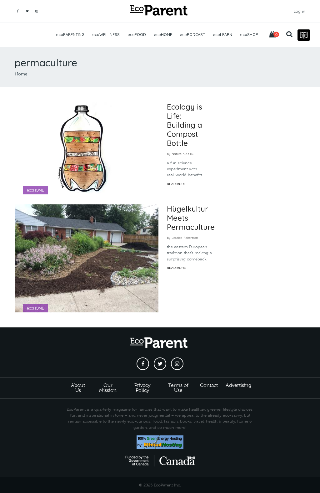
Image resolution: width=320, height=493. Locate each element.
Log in (299, 11)
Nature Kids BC (183, 154)
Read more (176, 184)
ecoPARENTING (70, 34)
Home (21, 73)
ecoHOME (163, 34)
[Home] (160, 11)
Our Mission (108, 388)
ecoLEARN (222, 34)
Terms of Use (178, 388)
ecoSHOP (249, 34)
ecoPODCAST (192, 34)
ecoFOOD (137, 34)
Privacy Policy (142, 388)
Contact (209, 385)
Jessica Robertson (185, 237)
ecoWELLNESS (106, 34)
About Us (78, 388)
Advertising (238, 385)
